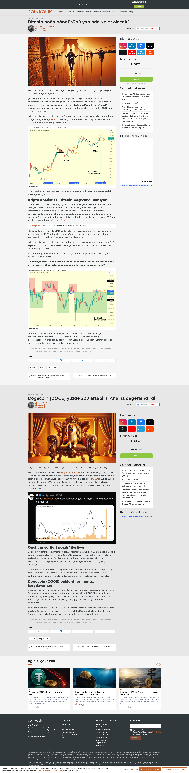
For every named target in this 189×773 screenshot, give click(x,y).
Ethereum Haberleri (102, 735)
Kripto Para (52, 368)
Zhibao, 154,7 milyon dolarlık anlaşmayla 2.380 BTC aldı (57, 226)
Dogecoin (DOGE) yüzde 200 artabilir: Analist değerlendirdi (47, 376)
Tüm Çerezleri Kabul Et (150, 769)
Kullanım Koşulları (68, 732)
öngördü (61, 220)
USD (140, 73)
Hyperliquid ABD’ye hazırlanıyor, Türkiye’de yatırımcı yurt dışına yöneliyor (136, 96)
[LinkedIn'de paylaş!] (60, 360)
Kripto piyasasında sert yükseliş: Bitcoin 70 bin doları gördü (136, 126)
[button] (157, 664)
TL (136, 73)
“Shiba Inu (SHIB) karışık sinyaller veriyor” (94, 375)
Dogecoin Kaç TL (102, 743)
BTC (42, 368)
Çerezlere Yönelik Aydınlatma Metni (74, 735)
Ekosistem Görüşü (126, 12)
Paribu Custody (101, 727)
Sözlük (114, 12)
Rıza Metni (158, 732)
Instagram (123, 46)
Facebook (141, 46)
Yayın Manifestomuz (68, 729)
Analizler (80, 12)
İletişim (64, 737)
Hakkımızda (66, 724)
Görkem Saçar (80, 706)
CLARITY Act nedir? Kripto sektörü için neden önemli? (134, 108)
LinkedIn (131, 46)
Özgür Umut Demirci (45, 27)
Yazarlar (105, 12)
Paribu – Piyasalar (102, 724)
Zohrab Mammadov (36, 706)
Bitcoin (33, 368)
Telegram (141, 53)
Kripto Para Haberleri (103, 729)
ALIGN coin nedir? (130, 103)
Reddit (150, 53)
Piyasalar (71, 12)
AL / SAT (139, 6)
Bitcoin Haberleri (35, 18)
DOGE (94, 479)
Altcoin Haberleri (35, 395)
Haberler (61, 12)
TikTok (150, 46)
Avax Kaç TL (100, 745)
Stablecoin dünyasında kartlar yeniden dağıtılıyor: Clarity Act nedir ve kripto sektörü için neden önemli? (135, 117)
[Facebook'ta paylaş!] (82, 360)
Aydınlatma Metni (155, 731)
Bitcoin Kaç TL (101, 740)
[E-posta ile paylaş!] (105, 360)
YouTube (132, 53)
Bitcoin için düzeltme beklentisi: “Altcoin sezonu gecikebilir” (49, 647)
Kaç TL (88, 12)
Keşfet (96, 12)
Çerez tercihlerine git (129, 769)
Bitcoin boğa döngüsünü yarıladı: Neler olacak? (95, 647)
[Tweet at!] (38, 360)
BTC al (136, 79)
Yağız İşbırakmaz (44, 403)
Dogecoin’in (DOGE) (71, 472)
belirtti (55, 119)
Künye (64, 727)
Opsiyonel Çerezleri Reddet (174, 769)
